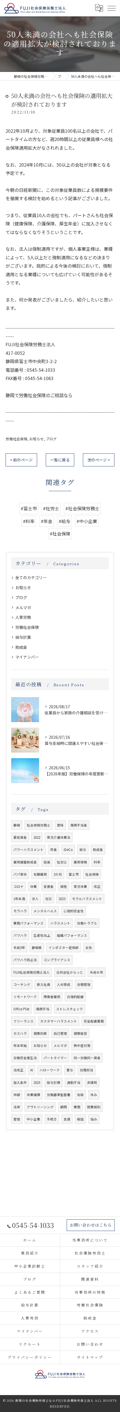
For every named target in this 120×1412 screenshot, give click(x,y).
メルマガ (23, 607)
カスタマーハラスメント (58, 1021)
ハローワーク (50, 1070)
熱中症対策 (82, 1045)
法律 (16, 1107)
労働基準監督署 (58, 1094)
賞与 (69, 1070)
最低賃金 (20, 837)
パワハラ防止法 (25, 960)
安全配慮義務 (94, 1021)
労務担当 (86, 1070)
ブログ (51, 438)
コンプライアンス (57, 960)
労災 (48, 898)
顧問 (63, 1107)
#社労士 (51, 508)
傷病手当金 (78, 825)
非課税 (92, 1082)
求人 (35, 898)
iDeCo (68, 849)
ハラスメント (60, 923)
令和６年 (96, 972)
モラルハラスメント (87, 898)
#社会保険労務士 (82, 508)
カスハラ (20, 1033)
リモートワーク (25, 996)
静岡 (16, 825)
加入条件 (20, 1082)
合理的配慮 (75, 996)
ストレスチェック (69, 1009)
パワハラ (20, 935)
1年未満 (19, 898)
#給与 (64, 521)
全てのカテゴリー (31, 577)
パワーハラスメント (28, 849)
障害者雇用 (52, 996)
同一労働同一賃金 (87, 1058)
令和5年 (19, 947)
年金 (53, 849)
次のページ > (98, 460)
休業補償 (33, 1094)
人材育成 (63, 984)
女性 (88, 947)
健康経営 (80, 1033)
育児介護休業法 (58, 837)
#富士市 (29, 508)
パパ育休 (20, 874)
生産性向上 (41, 935)
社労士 (62, 862)
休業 (33, 886)
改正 (97, 886)
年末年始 (20, 1045)
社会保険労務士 (38, 825)
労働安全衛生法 (25, 1058)
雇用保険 (80, 862)
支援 (67, 1119)
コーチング (21, 984)
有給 (80, 1094)
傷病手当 (42, 1009)
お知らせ (36, 438)
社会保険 (92, 874)
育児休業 (80, 886)
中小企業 (33, 1119)
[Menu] (111, 8)
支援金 (49, 886)
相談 (80, 1119)
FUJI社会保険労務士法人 (31, 972)
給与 (83, 849)
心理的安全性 (74, 911)
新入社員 (43, 984)
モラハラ (20, 911)
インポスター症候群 (64, 947)
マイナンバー (27, 657)
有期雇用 (40, 874)
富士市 (74, 874)
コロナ (18, 886)
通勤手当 (73, 1082)
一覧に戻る (60, 460)
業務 (77, 1107)
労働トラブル (87, 923)
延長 (47, 862)
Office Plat (21, 1009)
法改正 (18, 1070)
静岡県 (37, 947)
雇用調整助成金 (25, 862)
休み (93, 1094)
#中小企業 (86, 521)
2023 (62, 898)
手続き (52, 1119)
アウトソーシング (40, 1107)
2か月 (58, 874)
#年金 (46, 521)
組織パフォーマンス (72, 935)
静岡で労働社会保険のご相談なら (39, 395)
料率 (97, 862)
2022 (36, 837)
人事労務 (23, 617)
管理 (16, 1119)
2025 (36, 1082)
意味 (60, 825)
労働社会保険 (16, 438)
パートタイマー (55, 1058)
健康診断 (40, 1033)
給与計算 (23, 637)
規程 (63, 886)
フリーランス (23, 1021)
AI (31, 1070)
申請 (16, 1094)
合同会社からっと (69, 972)
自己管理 (60, 1033)
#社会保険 (60, 533)
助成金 (21, 647)
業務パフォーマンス (28, 923)
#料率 (29, 521)
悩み (93, 1119)
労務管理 (83, 984)
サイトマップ (90, 1357)
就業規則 (93, 1107)
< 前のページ (21, 460)
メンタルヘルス (45, 911)
